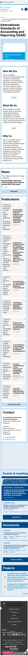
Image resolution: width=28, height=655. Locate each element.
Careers (14, 624)
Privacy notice (12, 644)
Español (18, 536)
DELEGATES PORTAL (14, 609)
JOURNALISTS (14, 618)
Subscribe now (8, 652)
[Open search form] (22, 9)
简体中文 (6, 538)
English (5, 536)
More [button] (14, 97)
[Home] (7, 9)
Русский (12, 538)
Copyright (6, 644)
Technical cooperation (14, 621)
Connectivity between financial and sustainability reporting (15, 533)
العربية (23, 536)
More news (14, 191)
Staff (14, 615)
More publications (14, 404)
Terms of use (20, 644)
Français (11, 536)
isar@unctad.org (10, 439)
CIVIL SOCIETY (14, 612)
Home (2, 17)
